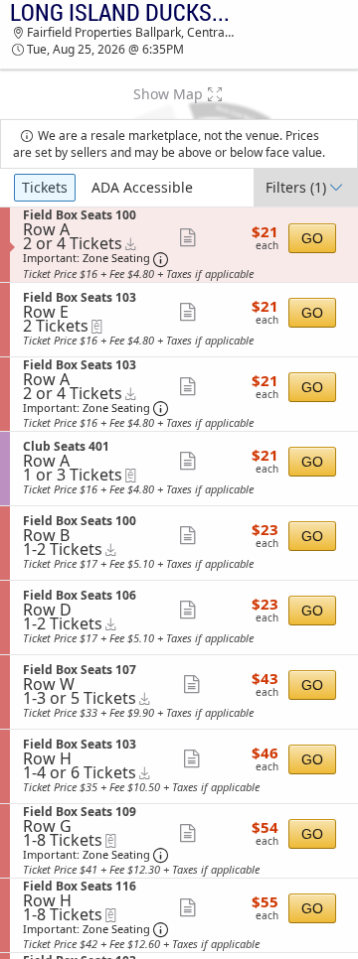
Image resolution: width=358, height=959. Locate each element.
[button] (179, 94)
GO (312, 238)
